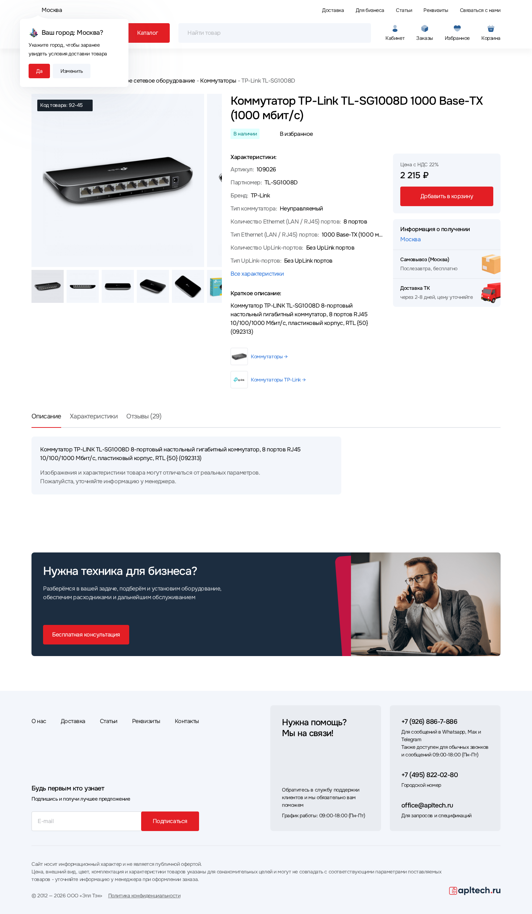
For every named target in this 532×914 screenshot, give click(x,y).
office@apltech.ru (427, 805)
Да (39, 71)
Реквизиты (435, 10)
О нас (38, 721)
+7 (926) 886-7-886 (429, 722)
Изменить (71, 71)
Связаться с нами (480, 10)
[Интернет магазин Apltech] (475, 891)
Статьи (404, 10)
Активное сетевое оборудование (151, 80)
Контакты (187, 721)
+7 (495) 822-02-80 (429, 775)
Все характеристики (257, 273)
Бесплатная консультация (86, 634)
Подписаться (170, 821)
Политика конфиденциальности (144, 895)
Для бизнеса (370, 10)
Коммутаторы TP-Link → (278, 379)
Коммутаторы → (269, 356)
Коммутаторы (218, 80)
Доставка (333, 10)
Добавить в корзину (447, 196)
